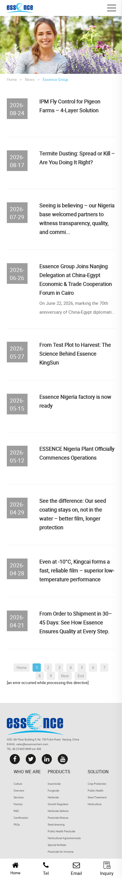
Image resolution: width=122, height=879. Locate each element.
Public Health (95, 790)
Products (59, 771)
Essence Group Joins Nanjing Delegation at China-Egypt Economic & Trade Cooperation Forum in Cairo (75, 279)
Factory (18, 804)
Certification (21, 818)
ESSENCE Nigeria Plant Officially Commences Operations (77, 453)
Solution (98, 771)
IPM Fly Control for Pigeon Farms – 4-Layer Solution (69, 106)
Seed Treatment (97, 797)
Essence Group (55, 79)
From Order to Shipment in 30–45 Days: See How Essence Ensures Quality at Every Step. (75, 622)
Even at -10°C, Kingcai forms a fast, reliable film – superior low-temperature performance (76, 570)
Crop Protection (97, 784)
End (81, 675)
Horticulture (95, 804)
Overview (19, 790)
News (30, 79)
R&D (16, 811)
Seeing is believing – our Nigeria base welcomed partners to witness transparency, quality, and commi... (77, 218)
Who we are (27, 771)
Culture (18, 784)
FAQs (17, 824)
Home (12, 79)
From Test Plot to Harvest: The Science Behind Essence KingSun (75, 353)
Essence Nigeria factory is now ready (75, 401)
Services (19, 797)
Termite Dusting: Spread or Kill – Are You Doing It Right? (77, 158)
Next (65, 675)
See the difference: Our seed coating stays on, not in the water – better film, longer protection (72, 514)
